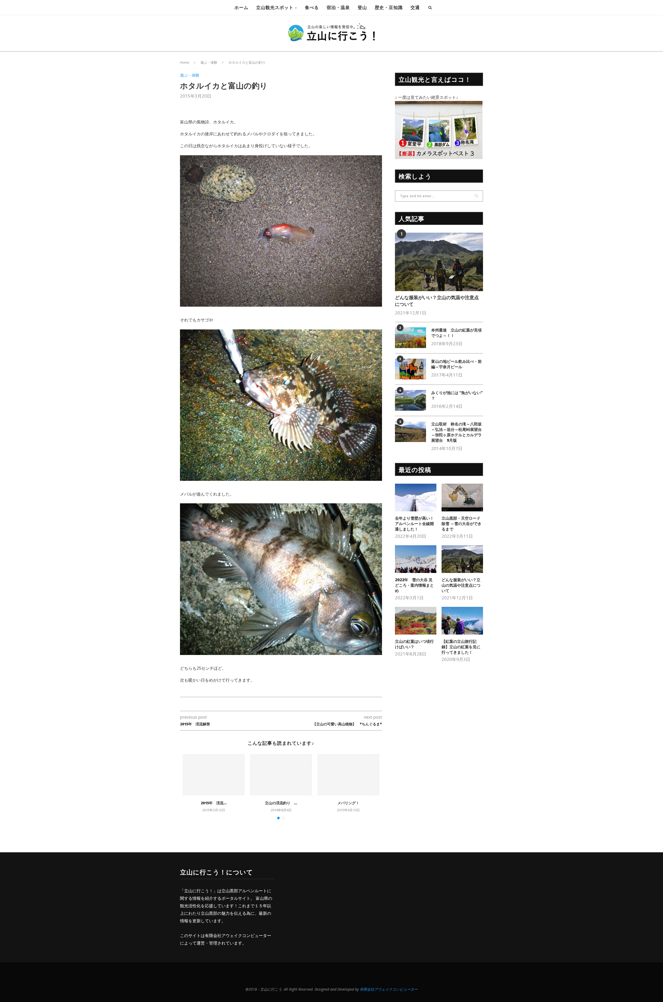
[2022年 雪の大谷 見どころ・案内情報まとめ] (415, 559)
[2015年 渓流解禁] (214, 774)
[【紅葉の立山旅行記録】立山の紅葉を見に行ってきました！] (462, 621)
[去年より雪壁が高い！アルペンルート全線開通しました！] (415, 497)
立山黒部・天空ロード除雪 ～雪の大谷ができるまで (461, 523)
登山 (362, 7)
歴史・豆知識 (389, 7)
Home (184, 62)
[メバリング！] (348, 774)
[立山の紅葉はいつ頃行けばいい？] (415, 621)
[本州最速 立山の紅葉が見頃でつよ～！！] (410, 337)
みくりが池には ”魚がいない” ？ (456, 395)
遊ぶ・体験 (208, 62)
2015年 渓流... (214, 802)
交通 (415, 7)
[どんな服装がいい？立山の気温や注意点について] (439, 262)
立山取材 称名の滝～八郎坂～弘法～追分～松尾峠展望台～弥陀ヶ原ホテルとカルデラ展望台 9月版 (456, 432)
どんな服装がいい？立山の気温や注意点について (437, 300)
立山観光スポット (274, 7)
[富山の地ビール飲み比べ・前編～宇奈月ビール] (410, 369)
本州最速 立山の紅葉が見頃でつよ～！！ (456, 332)
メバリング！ (348, 802)
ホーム (241, 7)
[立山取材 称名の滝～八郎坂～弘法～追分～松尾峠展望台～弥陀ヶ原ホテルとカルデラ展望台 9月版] (410, 431)
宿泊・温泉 (338, 7)
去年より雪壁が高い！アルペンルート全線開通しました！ (414, 523)
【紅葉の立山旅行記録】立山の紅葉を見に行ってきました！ (461, 647)
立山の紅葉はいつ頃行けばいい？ (414, 644)
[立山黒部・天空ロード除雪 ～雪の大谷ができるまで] (462, 497)
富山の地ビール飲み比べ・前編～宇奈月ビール (456, 364)
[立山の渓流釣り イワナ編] (281, 774)
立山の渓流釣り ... (281, 802)
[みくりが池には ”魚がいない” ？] (410, 400)
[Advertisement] (328, 904)
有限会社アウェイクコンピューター (238, 935)
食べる (312, 7)
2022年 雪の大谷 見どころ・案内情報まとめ (414, 585)
